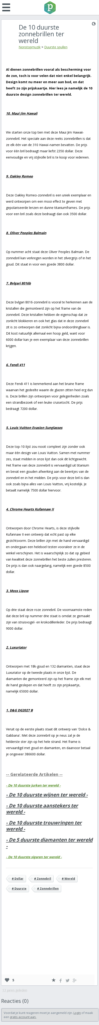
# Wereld (68, 879)
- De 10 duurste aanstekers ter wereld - (42, 808)
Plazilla (49, 7)
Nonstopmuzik (30, 47)
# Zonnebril (42, 879)
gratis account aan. (23, 1017)
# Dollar (17, 879)
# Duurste (19, 889)
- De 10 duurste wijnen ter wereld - (47, 794)
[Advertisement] (49, 940)
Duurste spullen (55, 47)
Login (77, 1013)
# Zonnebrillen (48, 889)
